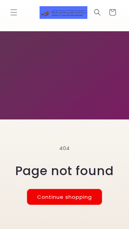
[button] (13, 12)
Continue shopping (64, 197)
